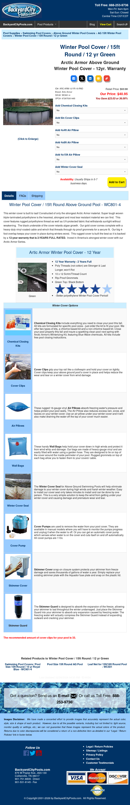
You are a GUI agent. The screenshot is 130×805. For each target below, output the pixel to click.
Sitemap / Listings (96, 750)
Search (121, 24)
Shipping (37, 196)
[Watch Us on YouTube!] (39, 755)
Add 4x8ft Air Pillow (67, 142)
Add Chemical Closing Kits (71, 105)
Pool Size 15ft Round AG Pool (65, 664)
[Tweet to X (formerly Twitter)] (82, 78)
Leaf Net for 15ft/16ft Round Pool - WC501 (107, 665)
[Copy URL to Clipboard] (107, 78)
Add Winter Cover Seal (68, 167)
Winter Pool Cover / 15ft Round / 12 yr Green (41, 35)
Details (9, 196)
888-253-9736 (118, 5)
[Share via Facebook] (74, 78)
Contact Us (93, 759)
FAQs (22, 196)
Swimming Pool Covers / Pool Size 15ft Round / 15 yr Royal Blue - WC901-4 (22, 666)
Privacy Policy (94, 754)
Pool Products (45, 24)
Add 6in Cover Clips (67, 118)
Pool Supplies (11, 33)
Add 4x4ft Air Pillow (67, 130)
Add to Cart (116, 182)
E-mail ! (68, 695)
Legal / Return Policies (99, 746)
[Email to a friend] (98, 78)
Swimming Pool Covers (37, 33)
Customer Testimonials (100, 763)
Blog (92, 24)
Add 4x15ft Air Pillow (67, 154)
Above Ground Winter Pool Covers (74, 33)
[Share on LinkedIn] (90, 78)
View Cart (105, 24)
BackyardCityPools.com (17, 24)
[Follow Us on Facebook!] (26, 755)
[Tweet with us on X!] (33, 755)
